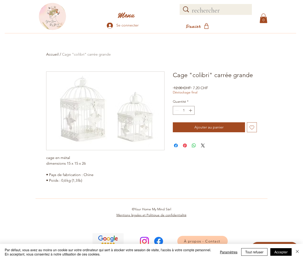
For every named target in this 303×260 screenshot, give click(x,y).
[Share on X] (203, 145)
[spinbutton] (183, 110)
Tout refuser (254, 252)
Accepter (281, 252)
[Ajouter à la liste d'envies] (252, 127)
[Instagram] (144, 241)
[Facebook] (159, 241)
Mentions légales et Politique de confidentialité (151, 215)
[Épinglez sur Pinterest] (185, 145)
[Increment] (191, 110)
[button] (263, 18)
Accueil (52, 54)
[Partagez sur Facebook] (176, 145)
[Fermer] (297, 252)
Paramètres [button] (228, 252)
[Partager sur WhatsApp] (194, 145)
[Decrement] (176, 110)
